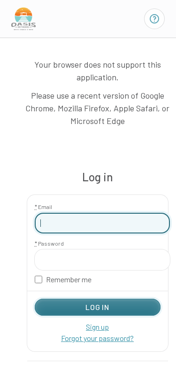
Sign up (97, 326)
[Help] (154, 18)
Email (43, 206)
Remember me (69, 279)
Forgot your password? (97, 337)
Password (49, 243)
